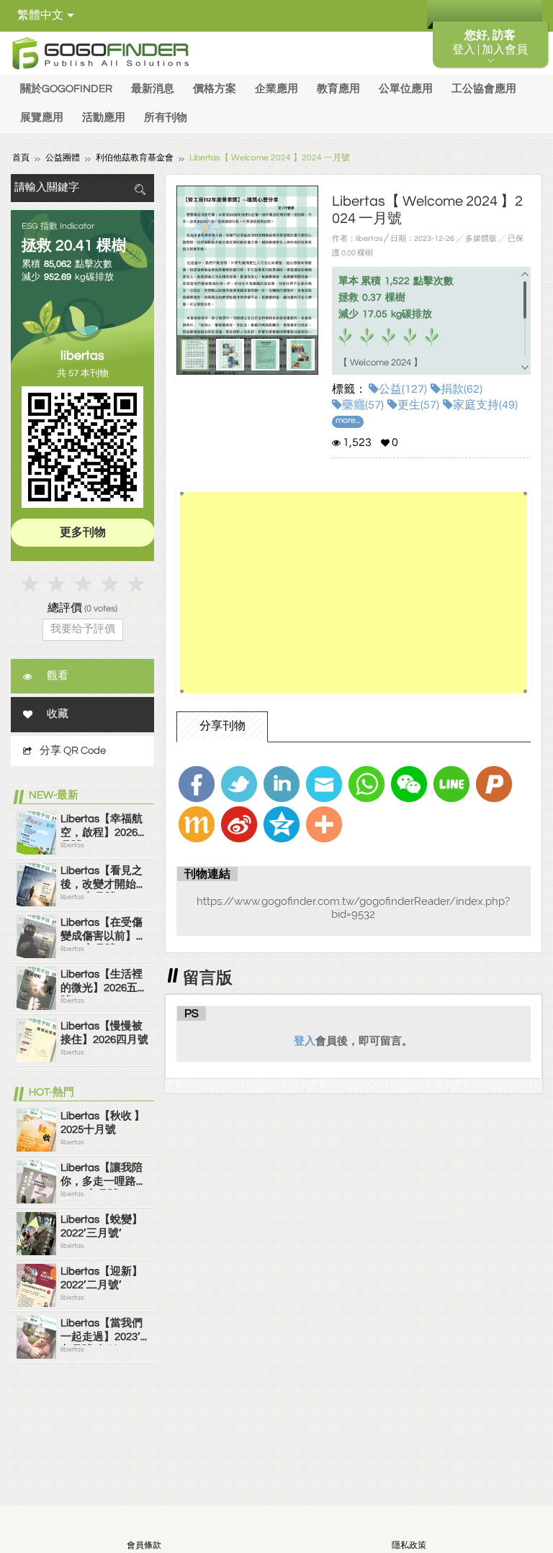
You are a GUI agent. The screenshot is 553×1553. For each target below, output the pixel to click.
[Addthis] (324, 824)
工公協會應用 (483, 88)
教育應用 (338, 88)
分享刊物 (222, 726)
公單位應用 (406, 88)
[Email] (324, 784)
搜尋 (139, 189)
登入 (304, 1040)
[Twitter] (239, 784)
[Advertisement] (353, 592)
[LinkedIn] (282, 784)
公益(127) (403, 389)
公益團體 (62, 158)
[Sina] (239, 824)
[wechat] (409, 784)
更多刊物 (83, 532)
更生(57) (418, 405)
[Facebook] (197, 784)
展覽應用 (41, 117)
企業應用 (276, 88)
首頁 (21, 158)
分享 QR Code (73, 750)
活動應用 (103, 117)
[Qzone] (282, 824)
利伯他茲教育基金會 (135, 158)
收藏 (57, 714)
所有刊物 (165, 117)
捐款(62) (461, 389)
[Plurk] (494, 784)
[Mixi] (197, 824)
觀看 (57, 675)
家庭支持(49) (485, 405)
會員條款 (144, 1545)
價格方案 (214, 88)
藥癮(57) (363, 405)
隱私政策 (409, 1545)
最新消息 (152, 88)
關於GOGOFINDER (66, 88)
